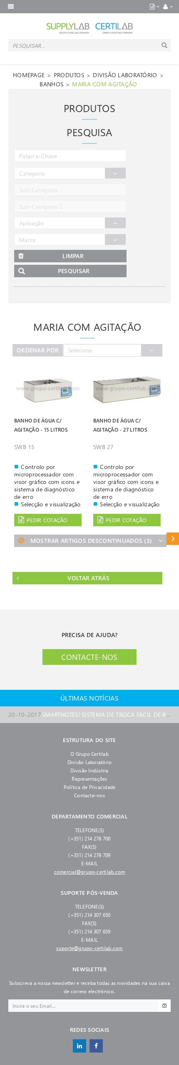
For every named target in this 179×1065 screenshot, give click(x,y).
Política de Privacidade (90, 787)
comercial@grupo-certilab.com (89, 871)
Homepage (29, 75)
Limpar (73, 256)
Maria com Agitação (104, 84)
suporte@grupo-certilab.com (89, 948)
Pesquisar (74, 271)
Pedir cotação (47, 519)
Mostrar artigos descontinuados (91, 541)
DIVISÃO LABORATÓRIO (125, 75)
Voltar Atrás (88, 578)
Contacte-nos (89, 657)
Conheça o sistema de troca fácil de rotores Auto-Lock (89, 714)
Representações (89, 778)
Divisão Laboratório (89, 762)
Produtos (69, 75)
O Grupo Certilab (89, 753)
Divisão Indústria (89, 770)
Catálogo (173, 538)
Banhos (51, 84)
